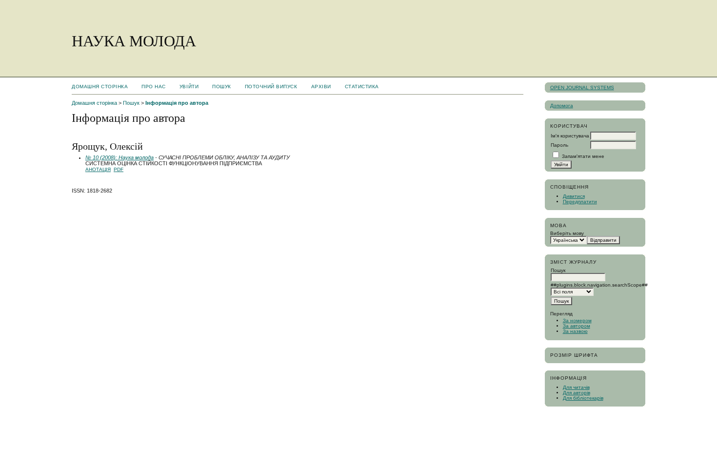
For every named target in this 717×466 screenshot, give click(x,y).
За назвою (575, 331)
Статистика (362, 86)
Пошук (221, 86)
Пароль (559, 145)
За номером (577, 320)
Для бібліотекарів (583, 398)
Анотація (98, 169)
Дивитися (574, 196)
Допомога (561, 105)
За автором (576, 326)
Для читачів (576, 387)
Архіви (321, 86)
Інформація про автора (176, 103)
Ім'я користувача (570, 135)
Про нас (153, 86)
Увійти (189, 86)
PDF (118, 169)
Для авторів (576, 392)
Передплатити (580, 201)
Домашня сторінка (100, 86)
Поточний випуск (271, 86)
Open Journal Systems (582, 87)
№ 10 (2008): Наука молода (119, 157)
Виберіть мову (567, 233)
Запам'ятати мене (583, 156)
